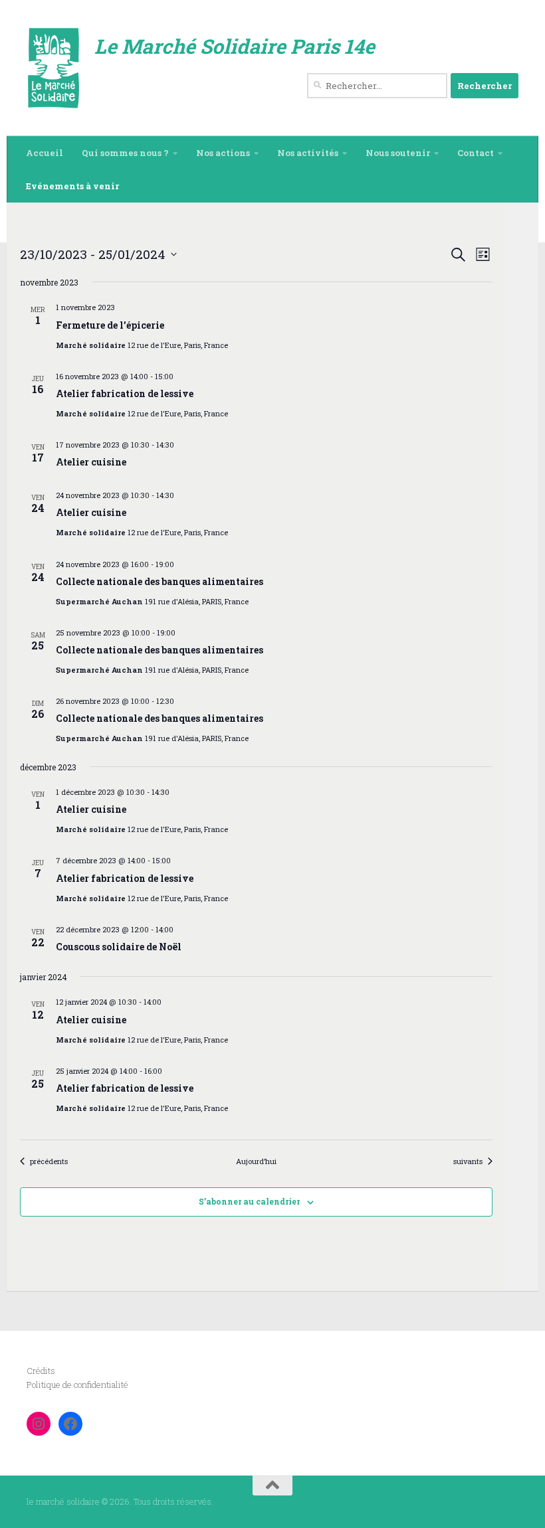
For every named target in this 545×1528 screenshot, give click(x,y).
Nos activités (307, 153)
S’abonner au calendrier (249, 1201)
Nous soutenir (398, 153)
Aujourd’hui (256, 1161)
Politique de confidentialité (77, 1385)
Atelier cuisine (91, 462)
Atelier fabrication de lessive (124, 393)
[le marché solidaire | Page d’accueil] (54, 68)
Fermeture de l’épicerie (110, 325)
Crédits (41, 1371)
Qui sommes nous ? (125, 153)
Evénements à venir (72, 186)
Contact (475, 153)
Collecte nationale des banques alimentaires (159, 581)
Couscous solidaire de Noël (118, 946)
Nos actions (223, 153)
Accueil (44, 153)
